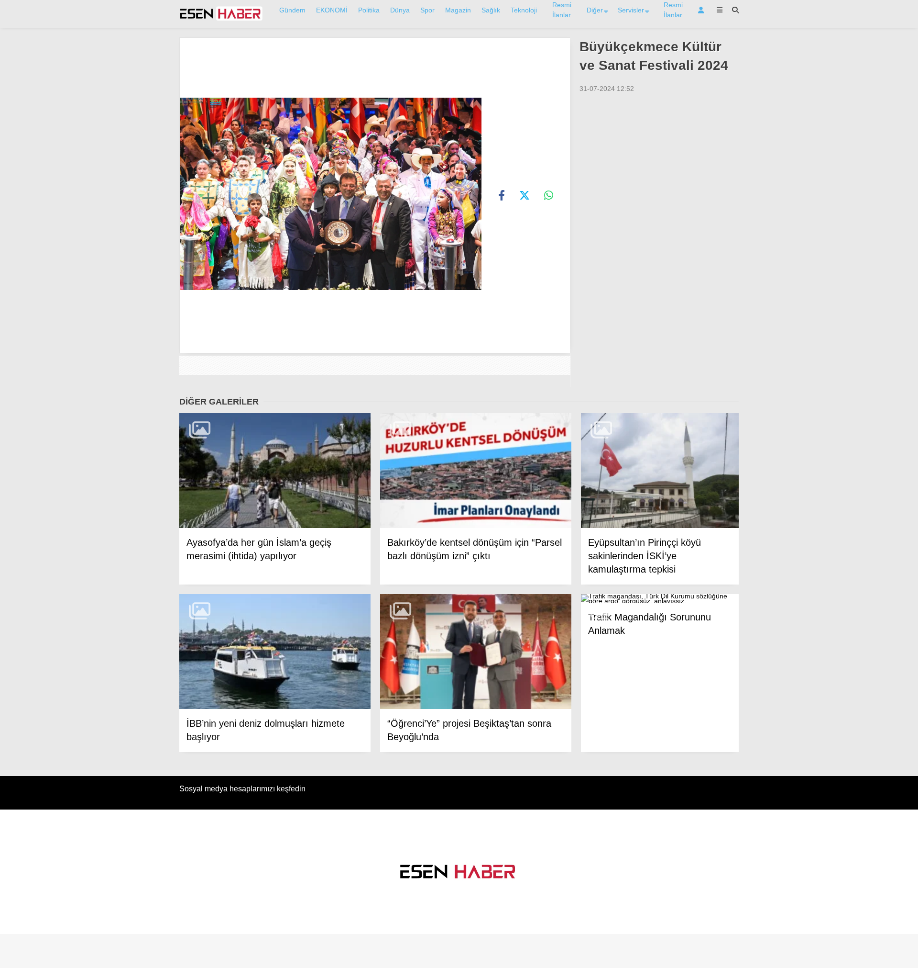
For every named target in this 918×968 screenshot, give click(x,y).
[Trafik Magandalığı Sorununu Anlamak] (660, 599)
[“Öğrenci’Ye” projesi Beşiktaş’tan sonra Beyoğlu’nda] (475, 651)
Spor (427, 10)
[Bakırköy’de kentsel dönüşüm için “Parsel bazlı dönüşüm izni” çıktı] (475, 471)
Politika (369, 10)
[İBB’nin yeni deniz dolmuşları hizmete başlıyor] (275, 651)
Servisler (631, 10)
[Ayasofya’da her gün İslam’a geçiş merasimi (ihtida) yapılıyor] (275, 471)
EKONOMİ (332, 10)
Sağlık (490, 10)
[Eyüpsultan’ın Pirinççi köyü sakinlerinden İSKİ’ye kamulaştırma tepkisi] (660, 471)
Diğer (595, 10)
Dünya (400, 10)
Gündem (292, 10)
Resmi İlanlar (561, 10)
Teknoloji (524, 10)
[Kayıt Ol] (702, 10)
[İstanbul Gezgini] (221, 19)
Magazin (458, 10)
